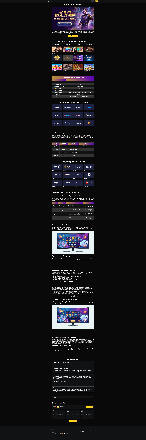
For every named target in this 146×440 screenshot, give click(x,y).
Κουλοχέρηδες (88, 44)
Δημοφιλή (56, 44)
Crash (78, 44)
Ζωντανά (67, 44)
